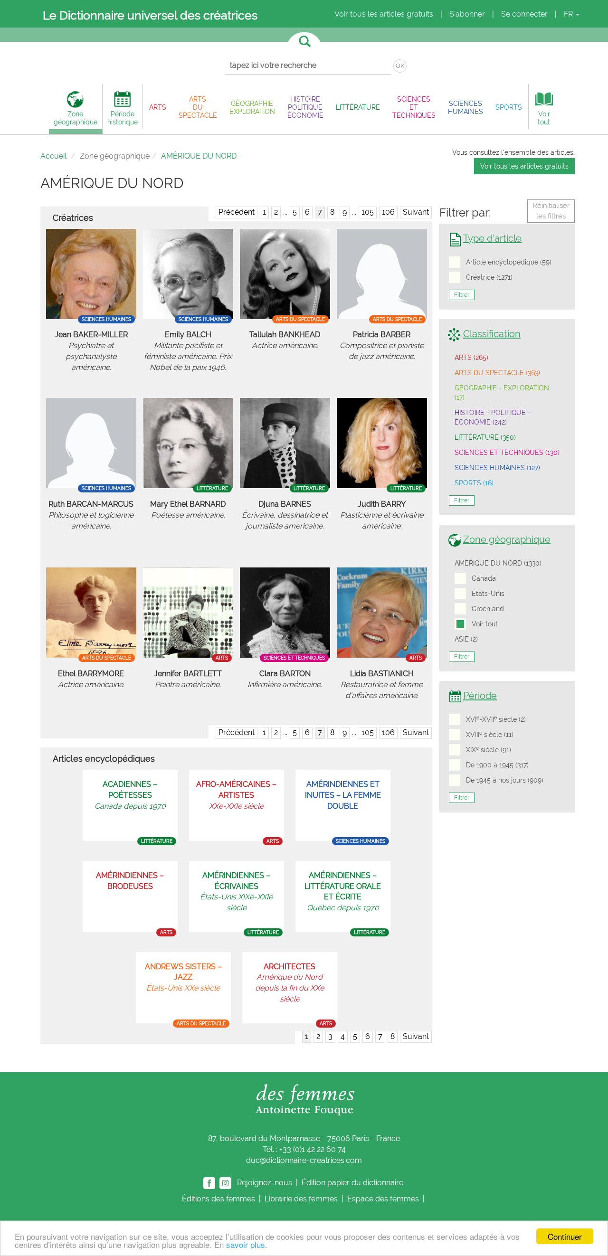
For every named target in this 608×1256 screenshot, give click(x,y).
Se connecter (524, 14)
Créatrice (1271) (489, 277)
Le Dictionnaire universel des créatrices (150, 15)
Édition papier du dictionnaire (353, 1182)
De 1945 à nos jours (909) (504, 780)
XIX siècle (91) (488, 749)
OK (400, 65)
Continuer (565, 1236)
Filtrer (461, 295)
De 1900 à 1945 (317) (497, 765)
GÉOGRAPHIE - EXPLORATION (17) (502, 392)
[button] (158, 107)
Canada (484, 578)
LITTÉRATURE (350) (485, 437)
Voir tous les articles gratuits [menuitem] (383, 14)
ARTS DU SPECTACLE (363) (497, 373)
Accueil (53, 156)
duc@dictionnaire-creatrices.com (304, 1160)
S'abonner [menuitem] (467, 14)
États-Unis (488, 593)
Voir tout (485, 624)
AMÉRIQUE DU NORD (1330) (498, 563)
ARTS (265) (471, 357)
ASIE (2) (466, 639)
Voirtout (544, 118)
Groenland (488, 609)
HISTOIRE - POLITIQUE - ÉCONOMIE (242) (493, 417)
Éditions (218, 1198)
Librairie (301, 1198)
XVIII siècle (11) (489, 734)
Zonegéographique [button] (75, 118)
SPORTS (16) (474, 483)
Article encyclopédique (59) (508, 262)
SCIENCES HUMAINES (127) (497, 468)
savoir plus (245, 1244)
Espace (383, 1198)
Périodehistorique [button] (122, 118)
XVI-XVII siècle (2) (496, 719)
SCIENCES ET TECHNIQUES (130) (507, 452)
